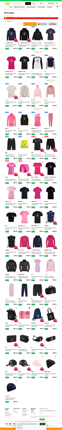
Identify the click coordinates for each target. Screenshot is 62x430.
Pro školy (6, 411)
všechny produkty (8, 415)
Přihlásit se (42, 419)
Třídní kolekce (7, 412)
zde (21, 425)
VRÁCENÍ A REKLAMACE (32, 412)
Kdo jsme (15, 411)
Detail (7, 48)
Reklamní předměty (8, 414)
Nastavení (20, 427)
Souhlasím (42, 424)
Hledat (28, 3)
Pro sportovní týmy (8, 413)
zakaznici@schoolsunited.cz (35, 416)
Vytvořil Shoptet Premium (53, 425)
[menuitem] (11, 7)
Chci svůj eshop (16, 412)
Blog (14, 410)
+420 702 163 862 (51, 3)
